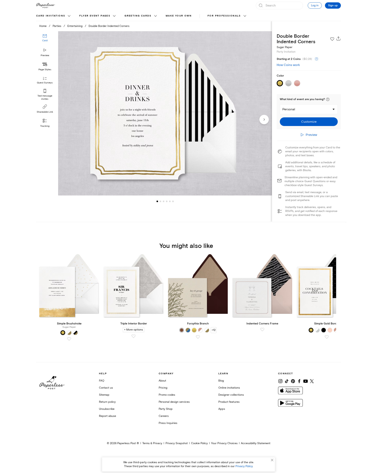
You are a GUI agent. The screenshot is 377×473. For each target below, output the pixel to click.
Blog (221, 380)
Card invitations (50, 15)
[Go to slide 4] (163, 201)
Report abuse (107, 416)
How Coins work (288, 65)
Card (45, 40)
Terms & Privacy (152, 443)
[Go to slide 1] (157, 201)
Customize (309, 122)
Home (43, 26)
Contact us (106, 387)
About (162, 380)
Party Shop (166, 409)
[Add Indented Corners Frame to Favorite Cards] (262, 329)
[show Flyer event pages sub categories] (114, 16)
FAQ (101, 380)
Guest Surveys (45, 82)
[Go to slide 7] (173, 201)
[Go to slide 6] (170, 201)
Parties (57, 26)
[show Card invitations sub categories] (69, 16)
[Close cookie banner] (272, 460)
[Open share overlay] (338, 38)
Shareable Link (45, 111)
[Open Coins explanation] (316, 59)
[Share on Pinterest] (293, 381)
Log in (314, 5)
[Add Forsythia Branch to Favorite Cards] (198, 337)
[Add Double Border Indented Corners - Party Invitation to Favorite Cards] (332, 39)
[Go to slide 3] (160, 201)
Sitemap (104, 394)
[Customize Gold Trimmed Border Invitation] (165, 113)
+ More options (133, 329)
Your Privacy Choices (224, 443)
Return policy (107, 402)
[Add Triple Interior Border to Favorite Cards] (133, 336)
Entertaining (74, 26)
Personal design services (174, 402)
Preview (45, 55)
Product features (229, 402)
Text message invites (45, 97)
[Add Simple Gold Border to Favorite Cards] (326, 337)
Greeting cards (138, 15)
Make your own (179, 15)
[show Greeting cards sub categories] (155, 16)
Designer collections (231, 394)
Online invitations (229, 387)
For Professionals (224, 15)
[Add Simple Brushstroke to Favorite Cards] (69, 339)
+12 (214, 330)
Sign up (333, 5)
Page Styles (44, 69)
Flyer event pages (94, 15)
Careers (164, 416)
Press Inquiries (168, 423)
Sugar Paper (284, 47)
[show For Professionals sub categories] (244, 16)
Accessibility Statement (255, 443)
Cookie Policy (199, 443)
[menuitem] (53, 16)
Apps (221, 409)
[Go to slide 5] (166, 201)
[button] (328, 99)
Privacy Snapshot (177, 443)
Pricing (163, 387)
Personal (288, 109)
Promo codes (167, 394)
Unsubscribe (106, 409)
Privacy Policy (244, 466)
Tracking (44, 126)
